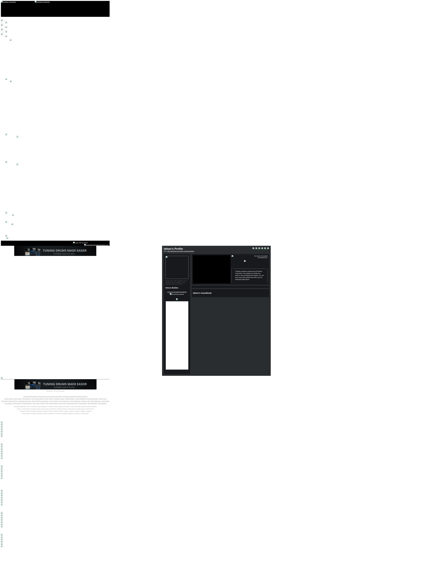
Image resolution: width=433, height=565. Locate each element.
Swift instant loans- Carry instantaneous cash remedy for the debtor (33, 449)
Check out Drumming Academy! (177, 292)
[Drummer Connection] (8, 2)
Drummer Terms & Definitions (19, 194)
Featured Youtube (15, 111)
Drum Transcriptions (38, 399)
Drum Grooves (54, 401)
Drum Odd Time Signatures (40, 401)
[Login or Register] (96, 245)
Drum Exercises (64, 401)
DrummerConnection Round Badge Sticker (42, 471)
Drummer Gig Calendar (17, 190)
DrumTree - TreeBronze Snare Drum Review (43, 520)
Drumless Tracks (59, 399)
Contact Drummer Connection (19, 217)
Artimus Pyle (44, 403)
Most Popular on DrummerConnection (50, 396)
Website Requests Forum (17, 219)
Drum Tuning (49, 399)
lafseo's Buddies (171, 288)
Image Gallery (14, 120)
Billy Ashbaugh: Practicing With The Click (40, 493)
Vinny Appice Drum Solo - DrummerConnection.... (48, 517)
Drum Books (13, 208)
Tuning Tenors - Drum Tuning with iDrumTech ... (46, 522)
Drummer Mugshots (16, 125)
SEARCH (13, 65)
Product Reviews (15, 199)
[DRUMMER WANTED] (20, 446)
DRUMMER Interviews (17, 143)
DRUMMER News (15, 148)
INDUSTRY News (15, 153)
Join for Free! (14, 47)
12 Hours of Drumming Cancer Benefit (21, 130)
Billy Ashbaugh (95, 401)
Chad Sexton (105, 401)
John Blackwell (92, 403)
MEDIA (7, 81)
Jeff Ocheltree (102, 403)
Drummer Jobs (85, 401)
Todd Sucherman (72, 403)
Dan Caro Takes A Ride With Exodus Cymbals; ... (28, 429)
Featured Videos (15, 107)
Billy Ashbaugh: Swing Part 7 (29, 500)
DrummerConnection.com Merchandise (22, 56)
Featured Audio (14, 116)
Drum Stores (14, 203)
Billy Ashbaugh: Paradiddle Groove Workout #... (46, 498)
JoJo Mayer (8, 403)
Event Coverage (15, 185)
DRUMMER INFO (10, 164)
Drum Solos (13, 97)
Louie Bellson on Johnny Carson (33, 535)
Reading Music (70, 399)
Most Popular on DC (16, 61)
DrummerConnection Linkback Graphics (75, 396)
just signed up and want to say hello (24, 444)
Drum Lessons (14, 167)
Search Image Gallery (16, 233)
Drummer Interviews (25, 401)
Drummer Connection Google (19, 229)
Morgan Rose (53, 403)
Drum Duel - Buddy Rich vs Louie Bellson (40, 537)
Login (11, 42)
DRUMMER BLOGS (16, 157)
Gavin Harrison (17, 403)
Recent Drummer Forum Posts (20, 440)
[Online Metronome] (8, 238)
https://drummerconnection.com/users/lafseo (180, 251)
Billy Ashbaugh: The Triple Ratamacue (38, 495)
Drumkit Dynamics (92, 399)
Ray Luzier (36, 403)
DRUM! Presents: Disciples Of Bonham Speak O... (28, 427)
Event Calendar (15, 180)
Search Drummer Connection (19, 226)
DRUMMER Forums (16, 139)
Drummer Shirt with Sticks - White (33, 475)
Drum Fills (4, 401)
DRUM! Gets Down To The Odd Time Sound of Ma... (29, 431)
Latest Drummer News (15, 418)
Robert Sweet (82, 403)
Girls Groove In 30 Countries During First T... (26, 422)
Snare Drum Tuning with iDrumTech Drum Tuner (47, 513)
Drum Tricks (102, 399)
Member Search (15, 231)
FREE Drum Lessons (16, 84)
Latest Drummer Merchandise (20, 462)
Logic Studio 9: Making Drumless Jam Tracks (44, 515)
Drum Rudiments (81, 399)
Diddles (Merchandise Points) (19, 51)
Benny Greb (62, 403)
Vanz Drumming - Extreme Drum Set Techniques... (48, 466)
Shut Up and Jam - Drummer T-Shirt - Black (42, 473)
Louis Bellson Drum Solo (25, 542)
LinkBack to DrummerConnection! (20, 70)
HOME (7, 40)
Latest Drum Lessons (14, 486)
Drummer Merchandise (30, 396)
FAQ (11, 74)
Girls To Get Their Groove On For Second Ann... (27, 424)
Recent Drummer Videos (16, 508)
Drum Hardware (75, 401)
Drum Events (27, 399)
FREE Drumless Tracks (17, 88)
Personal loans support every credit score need (27, 451)
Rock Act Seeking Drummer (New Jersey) (25, 453)
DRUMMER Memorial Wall (18, 176)
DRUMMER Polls (15, 171)
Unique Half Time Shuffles (27, 491)
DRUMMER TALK (11, 137)
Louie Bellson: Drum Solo (26, 544)
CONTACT (8, 215)
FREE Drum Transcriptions (18, 93)
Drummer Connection (35, 44)
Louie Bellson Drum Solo (25, 539)
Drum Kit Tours (14, 102)
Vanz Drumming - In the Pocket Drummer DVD (45, 468)
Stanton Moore (27, 403)
